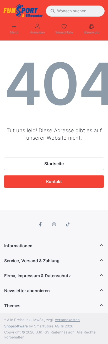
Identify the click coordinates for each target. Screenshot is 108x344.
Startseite (54, 163)
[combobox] (75, 11)
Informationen (18, 245)
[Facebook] (40, 224)
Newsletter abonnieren (27, 290)
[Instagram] (54, 224)
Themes (12, 305)
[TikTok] (67, 224)
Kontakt (54, 181)
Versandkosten (67, 320)
